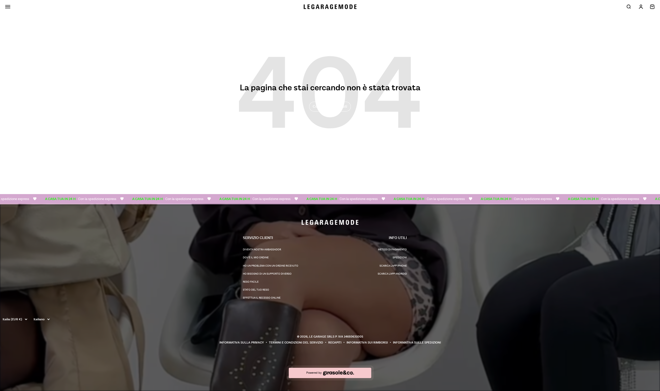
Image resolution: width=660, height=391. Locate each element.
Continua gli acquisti (330, 106)
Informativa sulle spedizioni (417, 343)
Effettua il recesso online (261, 297)
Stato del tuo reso (256, 289)
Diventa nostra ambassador (262, 249)
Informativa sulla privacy (241, 343)
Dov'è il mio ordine (256, 257)
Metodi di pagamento (392, 249)
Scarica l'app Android (392, 273)
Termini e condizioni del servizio (296, 343)
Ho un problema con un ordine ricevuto (270, 265)
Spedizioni (400, 257)
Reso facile (251, 281)
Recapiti (334, 343)
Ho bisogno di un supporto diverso (267, 273)
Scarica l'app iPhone (393, 265)
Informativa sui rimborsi (367, 343)
